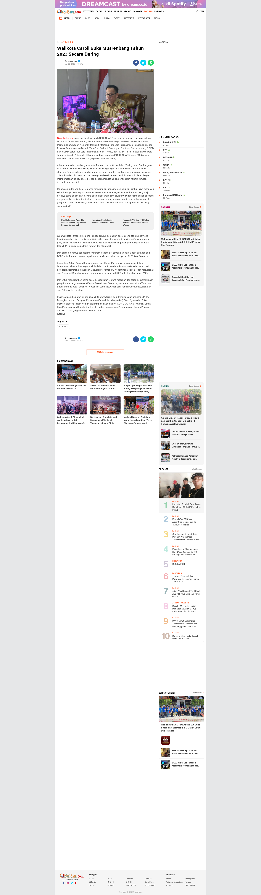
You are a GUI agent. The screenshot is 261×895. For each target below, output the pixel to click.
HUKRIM (118, 11)
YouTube (75, 887)
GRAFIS (111, 885)
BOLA (97, 18)
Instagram (67, 887)
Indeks (67, 18)
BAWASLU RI (169, 142)
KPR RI (166, 180)
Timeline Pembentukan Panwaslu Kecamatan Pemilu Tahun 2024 (185, 579)
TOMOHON (63, 327)
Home (59, 42)
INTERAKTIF (129, 18)
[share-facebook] (136, 63)
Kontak (188, 882)
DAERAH (99, 11)
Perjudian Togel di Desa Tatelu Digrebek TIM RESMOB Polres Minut (186, 507)
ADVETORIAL (88, 11)
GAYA (91, 885)
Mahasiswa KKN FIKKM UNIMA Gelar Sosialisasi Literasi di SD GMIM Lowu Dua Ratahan (181, 242)
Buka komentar (106, 352)
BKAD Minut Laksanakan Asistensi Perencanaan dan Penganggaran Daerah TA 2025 (185, 267)
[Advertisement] (130, 30)
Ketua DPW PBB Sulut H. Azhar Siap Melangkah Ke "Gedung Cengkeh (184, 522)
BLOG (87, 18)
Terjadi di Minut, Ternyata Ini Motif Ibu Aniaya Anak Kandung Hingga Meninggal (186, 433)
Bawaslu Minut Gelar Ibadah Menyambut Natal (185, 637)
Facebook (63, 887)
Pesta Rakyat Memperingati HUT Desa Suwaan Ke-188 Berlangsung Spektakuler (185, 552)
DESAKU (109, 11)
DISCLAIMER (178, 564)
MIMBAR (127, 11)
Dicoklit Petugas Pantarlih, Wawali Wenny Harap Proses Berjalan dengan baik (73, 222)
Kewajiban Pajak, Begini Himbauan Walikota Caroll (103, 221)
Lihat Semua (194, 207)
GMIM (166, 165)
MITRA (157, 18)
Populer (148, 11)
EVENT (116, 18)
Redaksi (169, 879)
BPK (165, 150)
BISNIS (78, 18)
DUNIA (107, 18)
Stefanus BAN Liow (172, 195)
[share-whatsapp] (151, 63)
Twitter (71, 887)
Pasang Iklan (190, 879)
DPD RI (111, 882)
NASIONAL (137, 11)
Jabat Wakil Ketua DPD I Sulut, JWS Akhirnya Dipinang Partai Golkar (186, 594)
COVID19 (129, 879)
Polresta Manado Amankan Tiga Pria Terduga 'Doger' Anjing (185, 458)
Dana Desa (149, 882)
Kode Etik (169, 885)
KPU (165, 188)
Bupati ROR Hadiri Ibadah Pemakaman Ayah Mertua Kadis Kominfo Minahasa (184, 609)
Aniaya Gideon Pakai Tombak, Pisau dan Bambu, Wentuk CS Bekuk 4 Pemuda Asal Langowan (180, 421)
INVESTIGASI (144, 18)
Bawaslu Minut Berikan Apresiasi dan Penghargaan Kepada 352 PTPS (185, 279)
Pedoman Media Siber (174, 882)
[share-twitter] (143, 63)
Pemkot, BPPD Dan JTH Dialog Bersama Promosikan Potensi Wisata (136, 222)
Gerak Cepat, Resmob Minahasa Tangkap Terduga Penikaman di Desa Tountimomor (185, 446)
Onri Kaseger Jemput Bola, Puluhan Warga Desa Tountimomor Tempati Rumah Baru (186, 537)
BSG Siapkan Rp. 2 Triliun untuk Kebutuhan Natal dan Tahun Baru (185, 254)
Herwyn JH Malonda (172, 172)
